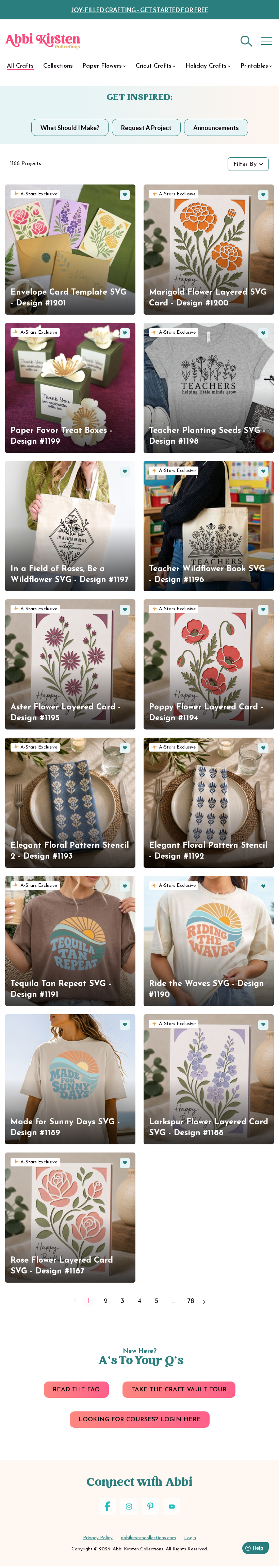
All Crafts (20, 66)
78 (190, 1301)
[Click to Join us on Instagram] (128, 1506)
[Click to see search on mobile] (247, 41)
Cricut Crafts (153, 66)
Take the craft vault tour (179, 1390)
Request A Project (146, 127)
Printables (254, 66)
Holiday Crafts (206, 66)
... (173, 1301)
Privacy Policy (98, 1538)
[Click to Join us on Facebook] (107, 1506)
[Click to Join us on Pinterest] (150, 1506)
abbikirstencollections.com (148, 1538)
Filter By (245, 164)
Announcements (216, 127)
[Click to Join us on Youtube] (171, 1506)
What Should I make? (69, 127)
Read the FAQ (76, 1390)
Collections (58, 66)
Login (190, 1538)
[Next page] (204, 1301)
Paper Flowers (102, 66)
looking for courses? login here (140, 1420)
